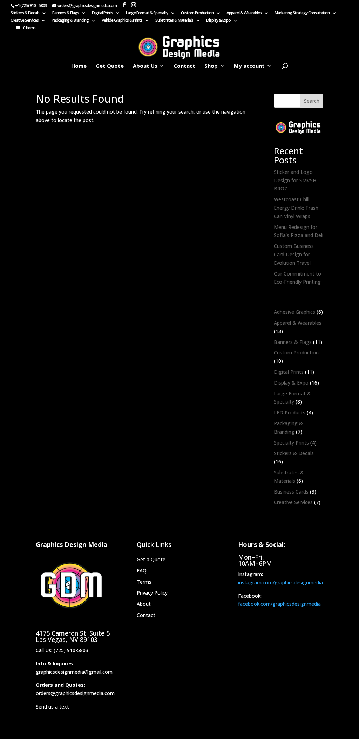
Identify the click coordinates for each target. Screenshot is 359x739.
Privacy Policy (152, 592)
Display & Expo (218, 20)
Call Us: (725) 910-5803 (62, 650)
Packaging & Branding (70, 20)
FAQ (142, 570)
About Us (145, 66)
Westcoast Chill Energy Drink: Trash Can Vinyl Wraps (296, 207)
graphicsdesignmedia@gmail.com (74, 672)
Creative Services (25, 20)
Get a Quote (151, 559)
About (144, 604)
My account (249, 66)
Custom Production (197, 13)
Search (311, 100)
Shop (211, 66)
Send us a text (52, 706)
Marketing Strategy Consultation (302, 13)
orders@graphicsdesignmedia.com (75, 693)
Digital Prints (102, 13)
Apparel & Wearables (244, 13)
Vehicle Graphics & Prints (122, 20)
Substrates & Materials (174, 20)
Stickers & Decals (25, 13)
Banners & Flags (65, 13)
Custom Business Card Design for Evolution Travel (294, 254)
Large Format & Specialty (147, 13)
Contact (184, 66)
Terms (144, 581)
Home (79, 66)
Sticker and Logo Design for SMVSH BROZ (295, 180)
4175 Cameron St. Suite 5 (73, 633)
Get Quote (110, 66)
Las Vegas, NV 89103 (66, 639)
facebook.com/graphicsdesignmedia (279, 604)
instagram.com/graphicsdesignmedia (280, 582)
